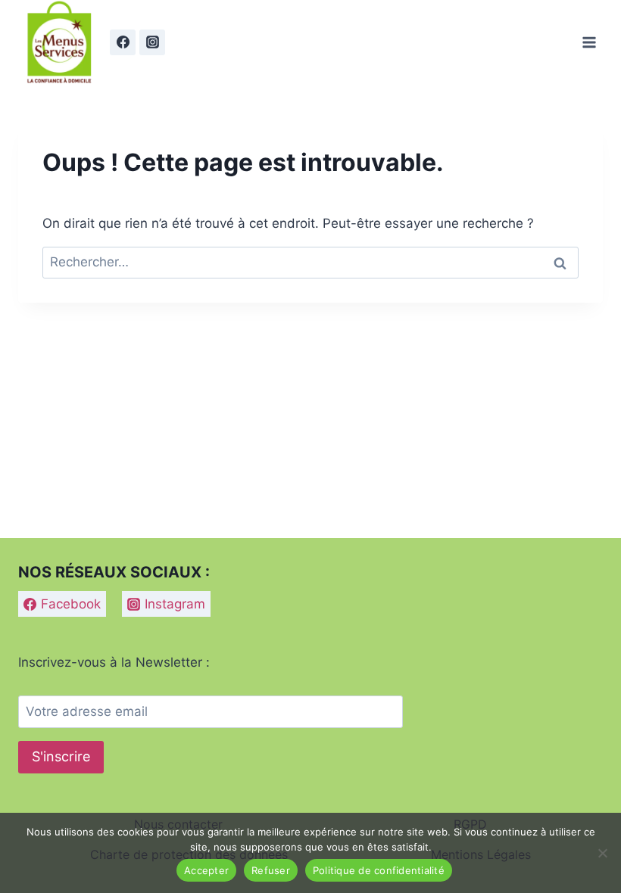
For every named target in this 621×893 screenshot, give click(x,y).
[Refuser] (602, 852)
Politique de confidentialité (379, 870)
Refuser (270, 870)
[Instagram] (152, 42)
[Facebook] (123, 42)
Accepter (206, 870)
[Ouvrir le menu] (589, 42)
